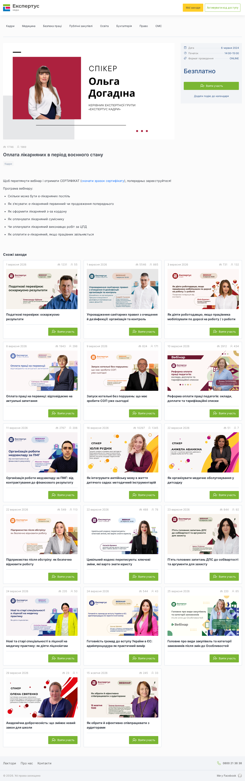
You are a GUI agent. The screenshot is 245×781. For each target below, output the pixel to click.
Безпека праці (52, 26)
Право (144, 26)
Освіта (104, 26)
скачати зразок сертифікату (103, 181)
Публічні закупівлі (80, 26)
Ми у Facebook (226, 775)
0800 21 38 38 (232, 763)
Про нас (27, 763)
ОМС (158, 26)
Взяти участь (214, 85)
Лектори (9, 763)
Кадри (10, 26)
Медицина (28, 26)
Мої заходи (193, 7)
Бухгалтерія (124, 26)
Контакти (44, 763)
